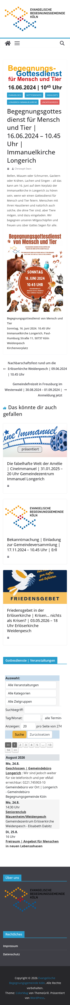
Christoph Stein (23, 168)
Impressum (10, 946)
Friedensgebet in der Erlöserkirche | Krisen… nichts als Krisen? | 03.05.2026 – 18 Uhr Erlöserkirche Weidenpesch (34, 620)
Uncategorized (50, 102)
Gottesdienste (34, 95)
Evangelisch (15, 95)
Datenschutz (11, 954)
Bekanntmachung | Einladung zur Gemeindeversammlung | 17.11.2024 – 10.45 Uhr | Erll (34, 544)
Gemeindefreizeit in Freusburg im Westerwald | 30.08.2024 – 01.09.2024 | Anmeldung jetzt (33, 390)
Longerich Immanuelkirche (23, 102)
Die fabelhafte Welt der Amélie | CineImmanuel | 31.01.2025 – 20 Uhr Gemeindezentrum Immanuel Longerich (35, 471)
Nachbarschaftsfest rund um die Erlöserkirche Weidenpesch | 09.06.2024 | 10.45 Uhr (37, 369)
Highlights (52, 95)
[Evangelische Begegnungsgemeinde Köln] (7, 43)
